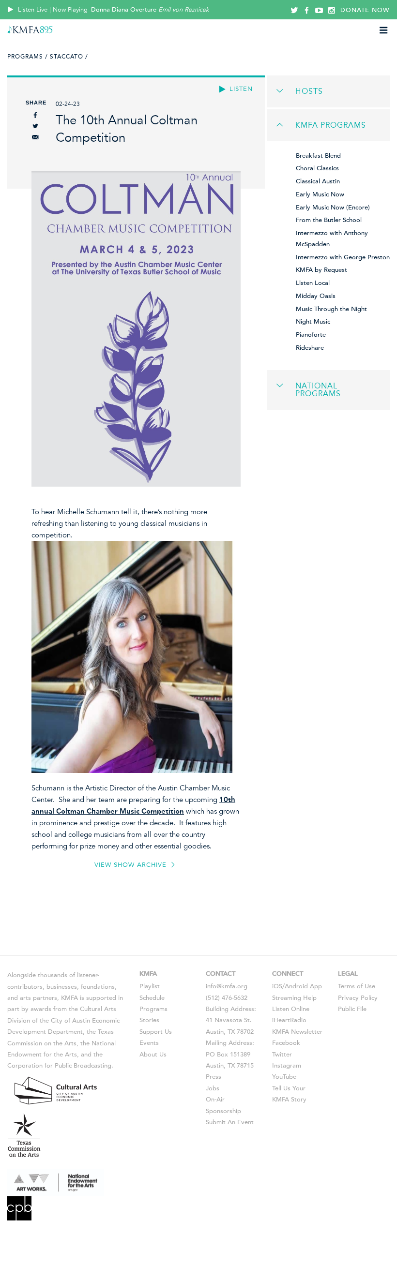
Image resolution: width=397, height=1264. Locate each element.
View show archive (131, 865)
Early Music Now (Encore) (333, 207)
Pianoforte (311, 335)
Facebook (286, 1043)
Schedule (152, 998)
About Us (153, 1054)
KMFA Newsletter (297, 1032)
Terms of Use (356, 986)
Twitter (282, 1054)
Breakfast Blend (318, 156)
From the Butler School (329, 220)
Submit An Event (230, 1122)
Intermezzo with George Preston (343, 257)
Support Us (155, 1032)
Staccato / (69, 56)
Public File (352, 1009)
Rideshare (310, 348)
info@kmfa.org (226, 986)
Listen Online (290, 1009)
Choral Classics (317, 168)
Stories (149, 1020)
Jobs (212, 1088)
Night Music (313, 322)
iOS (277, 986)
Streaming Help (294, 998)
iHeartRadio (289, 1020)
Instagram (286, 1066)
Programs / (27, 56)
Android (296, 986)
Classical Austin (318, 181)
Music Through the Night (331, 309)
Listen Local (313, 283)
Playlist (149, 986)
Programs (153, 1009)
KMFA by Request (321, 270)
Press (213, 1077)
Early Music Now (320, 194)
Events (149, 1043)
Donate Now (365, 10)
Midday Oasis (316, 296)
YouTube (284, 1077)
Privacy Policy (358, 998)
